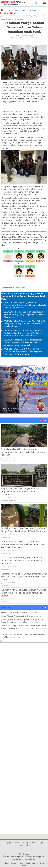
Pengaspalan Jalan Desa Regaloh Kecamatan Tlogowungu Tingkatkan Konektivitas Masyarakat (25, 314)
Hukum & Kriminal (19, 10)
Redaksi (5, 863)
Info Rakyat (32, 10)
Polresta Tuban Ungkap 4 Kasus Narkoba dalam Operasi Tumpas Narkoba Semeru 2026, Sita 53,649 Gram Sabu (23, 333)
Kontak (35, 863)
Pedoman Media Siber (20, 863)
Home (8, 10)
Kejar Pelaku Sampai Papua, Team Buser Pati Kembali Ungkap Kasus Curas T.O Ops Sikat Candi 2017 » (23, 626)
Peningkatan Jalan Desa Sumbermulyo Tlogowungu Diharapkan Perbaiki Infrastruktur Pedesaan (25, 305)
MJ (32, 35)
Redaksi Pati (12, 461)
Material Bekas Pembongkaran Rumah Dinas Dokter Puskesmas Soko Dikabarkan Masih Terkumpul (23, 342)
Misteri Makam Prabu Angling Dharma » (18, 616)
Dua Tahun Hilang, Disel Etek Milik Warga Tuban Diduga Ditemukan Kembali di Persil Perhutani (24, 323)
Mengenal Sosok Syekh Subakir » (14, 612)
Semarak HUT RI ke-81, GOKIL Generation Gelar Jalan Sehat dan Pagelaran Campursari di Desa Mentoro (23, 351)
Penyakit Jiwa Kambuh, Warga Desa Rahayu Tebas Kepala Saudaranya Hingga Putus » (22, 620)
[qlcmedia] (1, 863)
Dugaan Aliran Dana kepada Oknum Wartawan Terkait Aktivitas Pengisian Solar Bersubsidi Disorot (23, 592)
